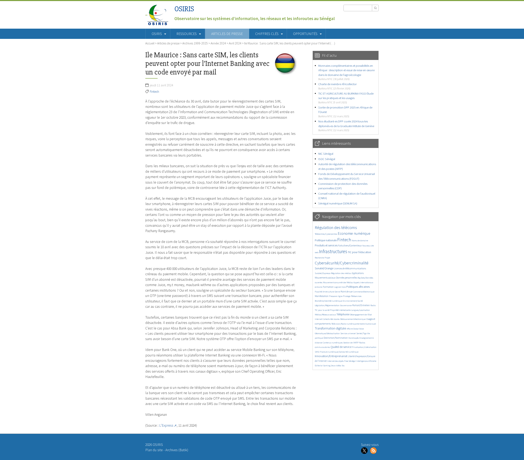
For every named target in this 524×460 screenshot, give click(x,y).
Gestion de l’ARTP (351, 342)
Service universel (348, 333)
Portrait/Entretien (361, 305)
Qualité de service (341, 347)
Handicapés (353, 338)
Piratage (346, 296)
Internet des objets (335, 361)
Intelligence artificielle (366, 361)
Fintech (154, 91)
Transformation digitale (330, 328)
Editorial (319, 365)
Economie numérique (354, 233)
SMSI (317, 352)
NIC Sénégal (325, 154)
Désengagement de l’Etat (361, 314)
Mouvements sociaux (325, 277)
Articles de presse (227, 34)
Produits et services (326, 245)
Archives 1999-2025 (195, 43)
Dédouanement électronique (353, 319)
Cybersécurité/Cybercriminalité (341, 263)
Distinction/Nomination (336, 337)
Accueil (149, 43)
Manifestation (322, 296)
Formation (328, 286)
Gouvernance (346, 305)
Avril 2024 (235, 43)
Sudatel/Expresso (322, 273)
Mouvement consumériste (334, 282)
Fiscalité (318, 291)
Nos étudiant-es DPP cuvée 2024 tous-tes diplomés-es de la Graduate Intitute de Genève (346, 125)
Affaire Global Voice (355, 328)
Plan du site (154, 450)
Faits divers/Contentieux (350, 245)
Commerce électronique (363, 291)
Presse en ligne (335, 296)
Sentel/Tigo (361, 333)
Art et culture (328, 291)
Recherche (319, 257)
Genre (337, 291)
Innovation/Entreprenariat (331, 356)
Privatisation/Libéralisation (364, 347)
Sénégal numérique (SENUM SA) (337, 203)
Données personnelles (346, 277)
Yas (343, 365)
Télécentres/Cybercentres (326, 234)
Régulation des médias (341, 273)
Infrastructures (333, 251)
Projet (327, 257)
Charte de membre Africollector (337, 86)
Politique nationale (326, 240)
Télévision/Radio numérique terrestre (348, 323)
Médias (350, 282)
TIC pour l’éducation (359, 252)
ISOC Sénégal (326, 159)
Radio (373, 305)
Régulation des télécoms (336, 227)
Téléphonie (343, 314)
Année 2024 (218, 43)
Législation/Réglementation (327, 305)
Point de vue (346, 291)
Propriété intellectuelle (340, 310)
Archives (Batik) (176, 450)
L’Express (166, 425)
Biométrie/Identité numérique (328, 301)
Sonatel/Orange (324, 268)
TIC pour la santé (322, 310)
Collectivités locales (331, 319)
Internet (318, 319)
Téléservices (356, 296)
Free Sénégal (350, 361)
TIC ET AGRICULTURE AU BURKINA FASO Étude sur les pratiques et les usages (346, 97)
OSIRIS (184, 9)
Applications (358, 273)
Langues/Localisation (360, 310)
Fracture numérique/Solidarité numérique (339, 352)
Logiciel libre (340, 287)
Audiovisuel (370, 323)
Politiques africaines (358, 287)
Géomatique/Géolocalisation (327, 333)
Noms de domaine (360, 240)
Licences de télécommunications (350, 268)
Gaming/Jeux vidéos (332, 365)
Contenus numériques (333, 342)
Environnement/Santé (353, 301)
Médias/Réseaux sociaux (325, 314)
